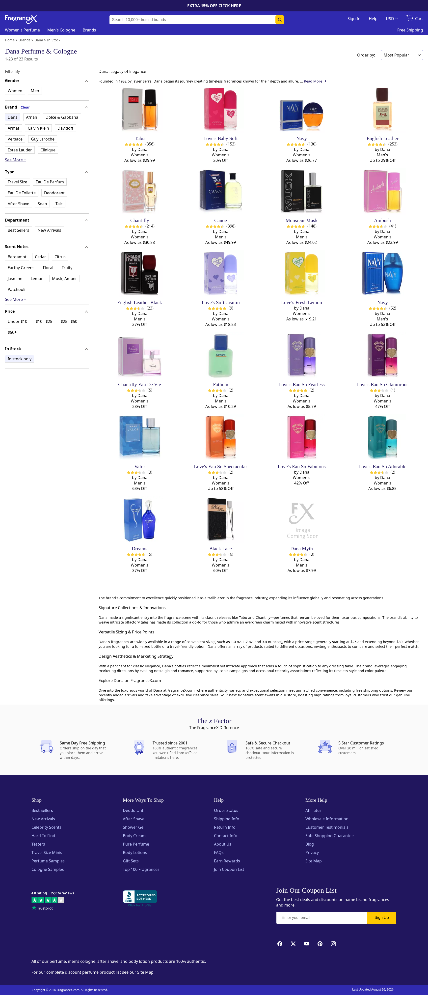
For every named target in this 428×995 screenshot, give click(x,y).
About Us (222, 844)
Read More (313, 81)
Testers (38, 844)
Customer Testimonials (326, 827)
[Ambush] (382, 191)
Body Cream (134, 835)
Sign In (354, 18)
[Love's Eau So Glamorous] (382, 355)
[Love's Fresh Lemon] (301, 273)
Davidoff (65, 128)
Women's (22, 30)
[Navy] (301, 109)
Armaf (13, 128)
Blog (309, 844)
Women (15, 90)
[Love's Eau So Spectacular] (220, 437)
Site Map (313, 861)
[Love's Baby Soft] (220, 109)
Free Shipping (410, 30)
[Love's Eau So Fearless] (301, 355)
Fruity (67, 267)
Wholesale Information (326, 819)
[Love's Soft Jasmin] (220, 273)
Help (373, 18)
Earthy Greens (21, 267)
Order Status (226, 810)
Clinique (47, 150)
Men (35, 90)
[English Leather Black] (139, 273)
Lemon (37, 278)
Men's (61, 30)
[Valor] (139, 437)
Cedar (40, 256)
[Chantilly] (139, 191)
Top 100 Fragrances (141, 869)
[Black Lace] (220, 519)
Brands (89, 30)
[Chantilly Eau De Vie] (139, 355)
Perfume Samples (48, 861)
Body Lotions (135, 852)
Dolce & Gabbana (62, 117)
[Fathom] (220, 355)
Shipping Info (226, 819)
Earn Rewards (227, 861)
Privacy (312, 852)
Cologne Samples (47, 869)
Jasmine (15, 278)
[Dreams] (139, 519)
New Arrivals (49, 230)
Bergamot (17, 256)
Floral (48, 267)
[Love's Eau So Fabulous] (301, 437)
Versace (15, 139)
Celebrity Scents (46, 827)
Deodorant (54, 193)
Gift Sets (131, 861)
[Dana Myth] (301, 519)
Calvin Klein (38, 128)
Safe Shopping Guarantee (329, 835)
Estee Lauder (20, 150)
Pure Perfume (136, 844)
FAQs (219, 852)
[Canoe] (220, 191)
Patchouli (16, 289)
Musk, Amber (64, 278)
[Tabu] (139, 109)
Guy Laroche (42, 139)
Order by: (366, 55)
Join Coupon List (229, 869)
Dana (13, 117)
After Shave (18, 203)
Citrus (60, 256)
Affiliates (313, 810)
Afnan (31, 117)
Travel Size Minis (46, 852)
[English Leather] (382, 109)
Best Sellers (18, 230)
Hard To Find (43, 835)
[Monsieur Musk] (301, 191)
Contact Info (225, 835)
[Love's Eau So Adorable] (382, 437)
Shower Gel (133, 827)
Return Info (225, 827)
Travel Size (17, 182)
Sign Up (381, 917)
